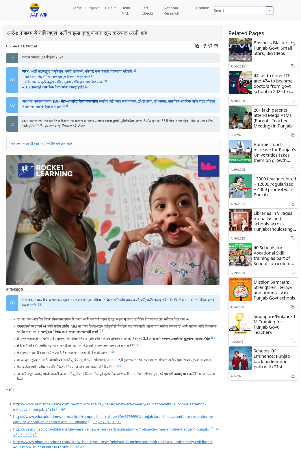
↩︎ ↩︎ (102, 422)
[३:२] (39, 304)
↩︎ (63, 409)
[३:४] (111, 352)
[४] (187, 318)
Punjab (91, 8)
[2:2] (65, 105)
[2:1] (105, 81)
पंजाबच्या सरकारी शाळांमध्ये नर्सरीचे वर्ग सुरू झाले (41, 143)
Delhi (109, 8)
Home (77, 8)
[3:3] (214, 337)
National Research (171, 11)
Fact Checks (148, 11)
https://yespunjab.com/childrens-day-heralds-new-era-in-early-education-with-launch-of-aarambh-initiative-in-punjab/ (111, 429)
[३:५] (118, 366)
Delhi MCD (125, 11)
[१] (134, 70)
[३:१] (39, 125)
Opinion (202, 8)
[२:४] (20, 378)
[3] (86, 86)
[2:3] (101, 330)
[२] (93, 75)
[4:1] (135, 344)
